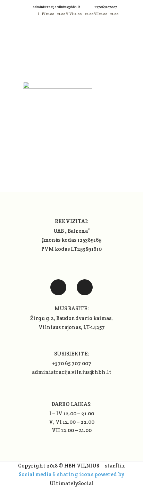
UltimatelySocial (72, 483)
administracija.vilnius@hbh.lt (57, 7)
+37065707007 (105, 7)
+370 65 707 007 (71, 363)
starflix (115, 465)
